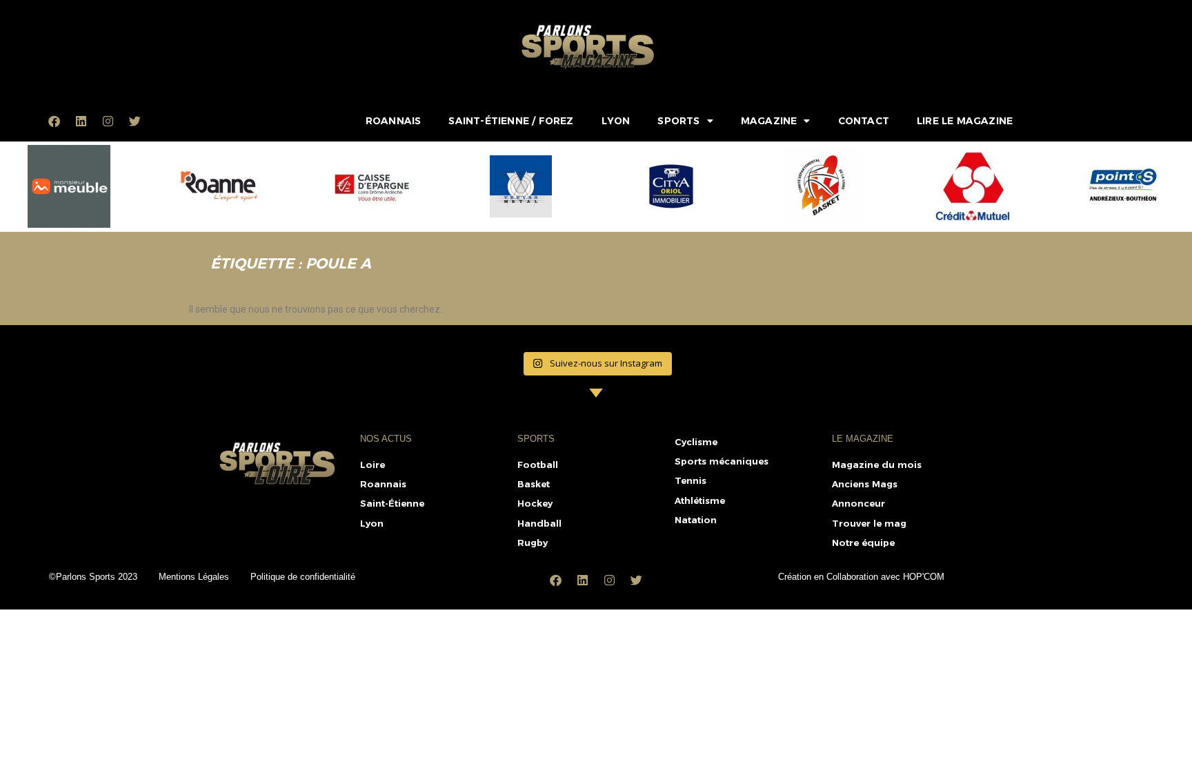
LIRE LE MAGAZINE (965, 121)
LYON (616, 121)
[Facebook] (54, 121)
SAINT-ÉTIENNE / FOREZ (510, 121)
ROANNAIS (393, 121)
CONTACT (863, 121)
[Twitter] (134, 121)
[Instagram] (107, 121)
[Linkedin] (80, 121)
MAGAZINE (769, 121)
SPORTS (678, 121)
